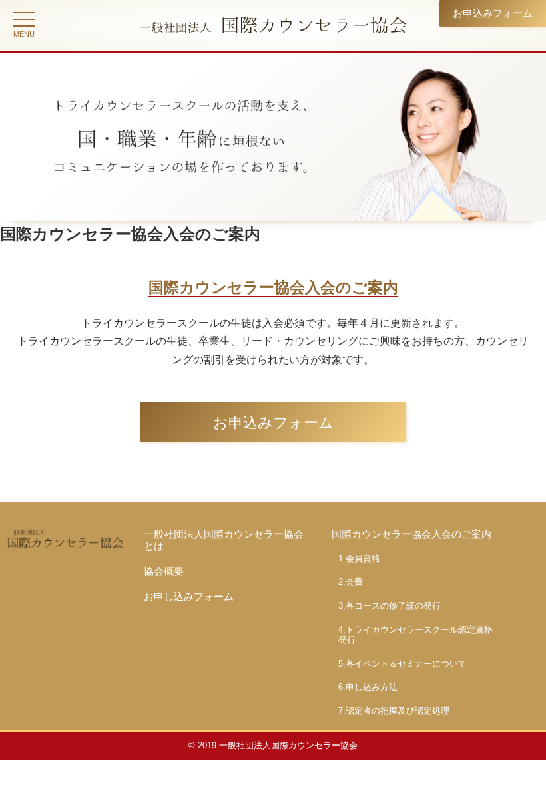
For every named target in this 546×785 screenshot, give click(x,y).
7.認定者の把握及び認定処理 (393, 711)
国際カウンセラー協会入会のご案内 (411, 534)
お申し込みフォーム (189, 596)
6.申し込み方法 (368, 687)
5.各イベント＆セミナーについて (402, 664)
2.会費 (350, 582)
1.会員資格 (359, 558)
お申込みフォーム (493, 13)
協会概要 (164, 571)
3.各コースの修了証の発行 (389, 606)
